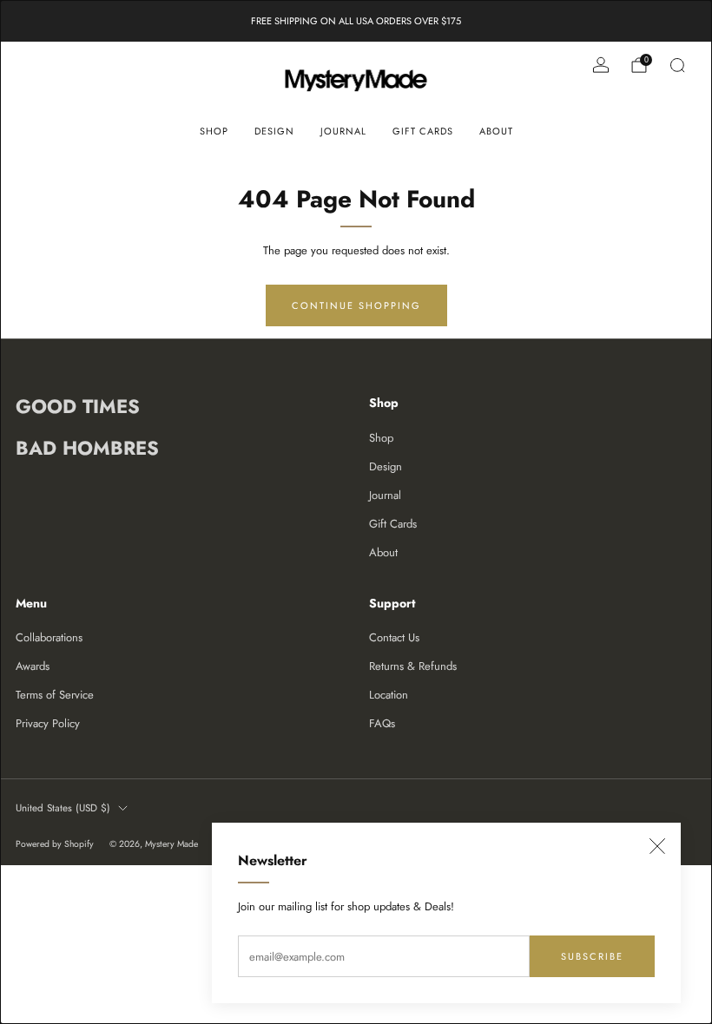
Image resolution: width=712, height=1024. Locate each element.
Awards (32, 666)
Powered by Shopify (55, 843)
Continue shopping (356, 305)
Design (274, 131)
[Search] (677, 65)
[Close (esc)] (657, 846)
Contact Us (394, 637)
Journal (343, 131)
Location (388, 694)
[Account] (601, 65)
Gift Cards (422, 131)
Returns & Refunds (413, 666)
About (496, 131)
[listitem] (356, 21)
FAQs (382, 723)
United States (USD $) (63, 807)
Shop (214, 131)
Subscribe (592, 956)
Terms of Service (55, 694)
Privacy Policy (48, 723)
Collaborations (49, 637)
